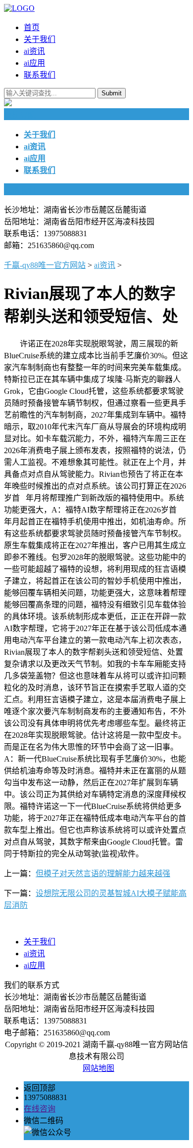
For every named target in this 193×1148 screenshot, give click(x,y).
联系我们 (39, 75)
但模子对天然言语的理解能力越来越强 (103, 873)
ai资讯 (34, 51)
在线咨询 (39, 1109)
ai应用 (34, 63)
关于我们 (39, 39)
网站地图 (98, 1068)
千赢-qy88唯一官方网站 (45, 265)
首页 (32, 27)
